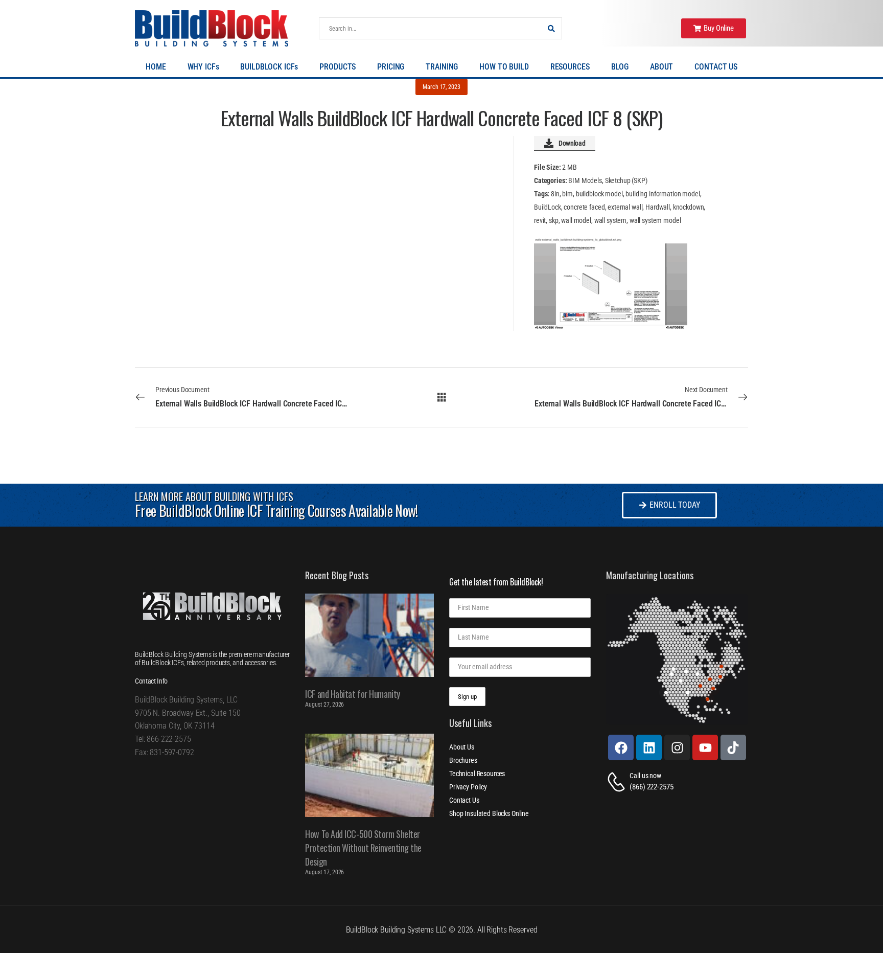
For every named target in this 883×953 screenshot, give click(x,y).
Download (572, 143)
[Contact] (618, 782)
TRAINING (442, 67)
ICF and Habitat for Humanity (352, 693)
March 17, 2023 (441, 86)
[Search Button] (551, 28)
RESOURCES (570, 67)
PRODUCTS (337, 67)
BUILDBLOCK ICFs (269, 67)
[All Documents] (441, 396)
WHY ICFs (203, 67)
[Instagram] (677, 747)
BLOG (620, 67)
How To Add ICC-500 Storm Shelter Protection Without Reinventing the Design (363, 847)
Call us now (645, 776)
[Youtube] (705, 747)
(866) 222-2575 (651, 786)
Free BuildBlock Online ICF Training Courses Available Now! (276, 510)
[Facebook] (621, 747)
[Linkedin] (649, 747)
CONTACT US (715, 67)
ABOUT (661, 67)
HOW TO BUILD (503, 67)
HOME (156, 67)
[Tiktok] (733, 747)
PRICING (390, 67)
